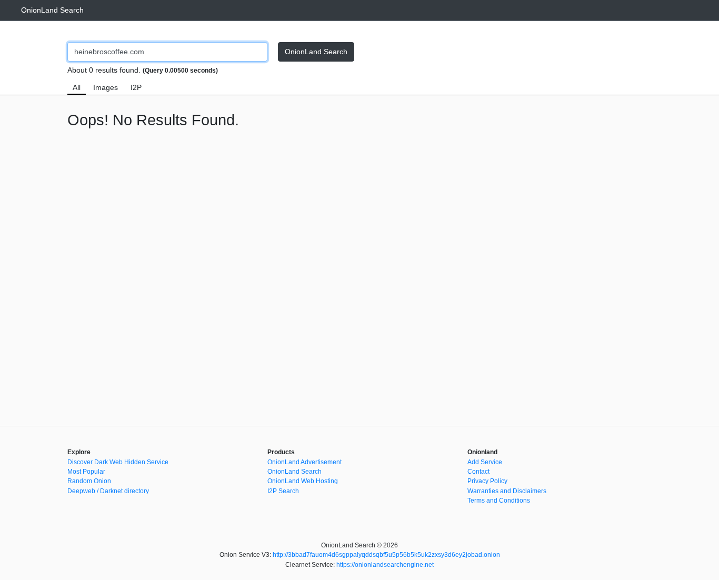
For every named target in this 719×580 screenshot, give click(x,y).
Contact (478, 471)
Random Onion (89, 481)
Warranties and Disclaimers (506, 491)
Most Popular (86, 471)
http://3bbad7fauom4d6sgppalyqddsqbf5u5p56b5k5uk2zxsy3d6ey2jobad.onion (386, 555)
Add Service (484, 462)
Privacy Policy (487, 481)
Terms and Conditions (498, 500)
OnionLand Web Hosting (302, 481)
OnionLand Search (52, 10)
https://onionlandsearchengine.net (385, 565)
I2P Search (283, 491)
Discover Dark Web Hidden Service (117, 462)
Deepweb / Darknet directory (108, 491)
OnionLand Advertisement (304, 462)
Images (105, 87)
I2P (136, 87)
